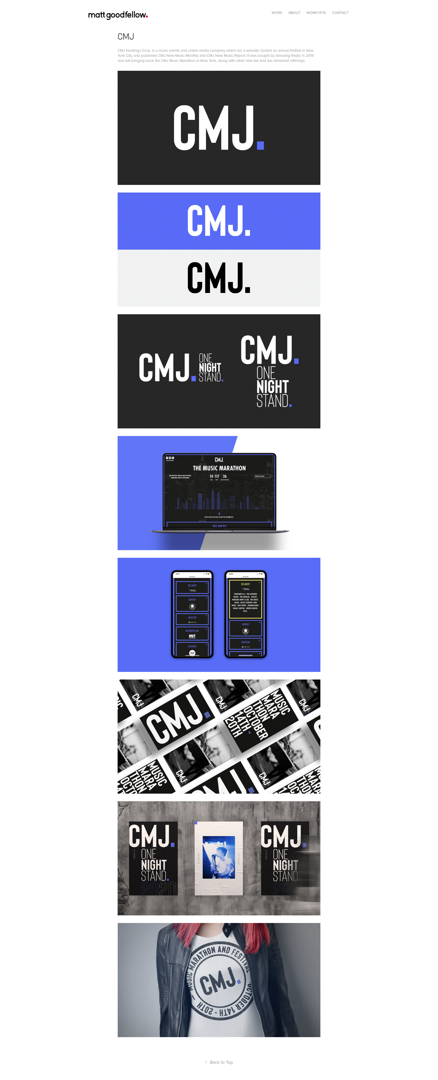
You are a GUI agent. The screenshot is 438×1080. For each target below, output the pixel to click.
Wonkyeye (316, 12)
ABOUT (294, 12)
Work (277, 12)
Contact (340, 12)
